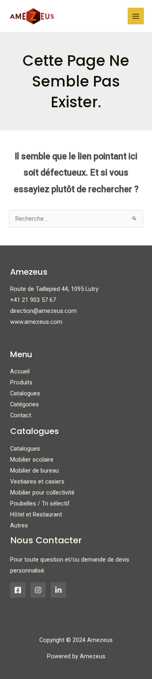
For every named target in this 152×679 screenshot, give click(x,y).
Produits (21, 382)
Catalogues (25, 393)
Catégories (24, 404)
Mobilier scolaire (32, 459)
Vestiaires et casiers (37, 481)
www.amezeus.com (36, 321)
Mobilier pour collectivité (42, 492)
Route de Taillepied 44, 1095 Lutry (54, 289)
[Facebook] (18, 590)
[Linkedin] (58, 590)
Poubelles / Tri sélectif (40, 503)
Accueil (20, 371)
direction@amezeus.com (43, 311)
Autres (19, 525)
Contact (20, 415)
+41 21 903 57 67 (33, 300)
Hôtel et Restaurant (36, 514)
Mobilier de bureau (34, 470)
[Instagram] (38, 590)
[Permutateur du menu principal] (136, 16)
